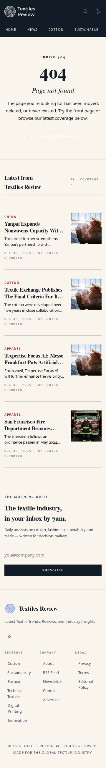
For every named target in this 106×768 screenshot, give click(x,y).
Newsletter (52, 681)
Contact (50, 690)
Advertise (51, 699)
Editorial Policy (85, 684)
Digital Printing (15, 708)
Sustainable (87, 30)
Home (11, 30)
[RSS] (9, 636)
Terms (83, 672)
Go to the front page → (52, 136)
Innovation (17, 720)
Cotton (56, 30)
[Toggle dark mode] (98, 11)
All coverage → (85, 182)
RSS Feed (51, 672)
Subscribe (52, 570)
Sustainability (19, 672)
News (32, 30)
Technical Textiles (15, 693)
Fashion (14, 681)
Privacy (84, 663)
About (48, 663)
